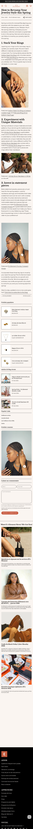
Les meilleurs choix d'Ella (7, 420)
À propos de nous (6, 793)
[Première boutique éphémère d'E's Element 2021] (16, 670)
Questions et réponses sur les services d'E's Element (16, 560)
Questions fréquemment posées (10, 763)
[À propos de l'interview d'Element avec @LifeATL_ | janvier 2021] (16, 584)
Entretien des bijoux (7, 808)
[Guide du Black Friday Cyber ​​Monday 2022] (16, 627)
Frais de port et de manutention (10, 772)
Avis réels (4, 796)
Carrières (4, 817)
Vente (2, 423)
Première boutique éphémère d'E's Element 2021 (13, 687)
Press (3, 799)
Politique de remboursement (10, 778)
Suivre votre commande (8, 775)
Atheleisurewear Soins (7, 811)
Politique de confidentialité (24, 504)
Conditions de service (7, 506)
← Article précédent (6, 296)
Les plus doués (5, 418)
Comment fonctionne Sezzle (9, 781)
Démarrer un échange (7, 769)
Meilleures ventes (6, 415)
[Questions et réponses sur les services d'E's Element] (16, 542)
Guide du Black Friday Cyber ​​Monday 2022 (14, 645)
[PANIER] (30, 6)
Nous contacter (5, 784)
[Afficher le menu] (2, 6)
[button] (6, 6)
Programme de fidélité (8, 802)
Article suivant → (27, 296)
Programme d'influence (8, 805)
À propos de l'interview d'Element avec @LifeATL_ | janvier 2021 (15, 602)
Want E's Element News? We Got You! (16, 525)
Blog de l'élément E (7, 814)
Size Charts (4, 766)
